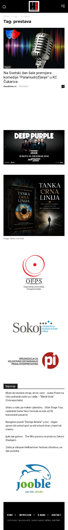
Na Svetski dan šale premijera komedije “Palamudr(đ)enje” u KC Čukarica (30, 77)
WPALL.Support (53, 520)
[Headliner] (34, 6)
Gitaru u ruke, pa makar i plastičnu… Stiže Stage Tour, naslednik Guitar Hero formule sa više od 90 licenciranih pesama (34, 411)
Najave (7, 67)
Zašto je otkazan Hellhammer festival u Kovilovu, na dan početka (34, 449)
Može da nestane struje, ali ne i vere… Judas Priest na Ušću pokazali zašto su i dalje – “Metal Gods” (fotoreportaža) (35, 397)
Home (6, 16)
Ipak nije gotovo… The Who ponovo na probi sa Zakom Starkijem (35, 438)
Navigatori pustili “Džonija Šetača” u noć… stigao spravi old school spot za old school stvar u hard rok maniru (34, 426)
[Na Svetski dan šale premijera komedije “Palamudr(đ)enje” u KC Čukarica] (34, 48)
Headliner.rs (9, 86)
